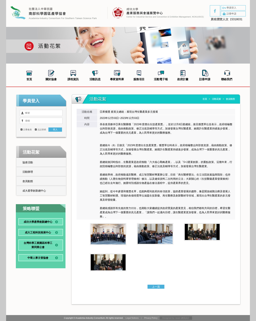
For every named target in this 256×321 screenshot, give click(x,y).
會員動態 (27, 181)
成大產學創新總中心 (34, 190)
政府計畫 (182, 79)
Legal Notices (132, 318)
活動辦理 (27, 171)
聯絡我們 (226, 79)
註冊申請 (231, 13)
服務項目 (139, 79)
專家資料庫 (117, 79)
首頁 (29, 79)
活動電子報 (161, 79)
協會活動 (27, 162)
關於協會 (51, 79)
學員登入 (231, 7)
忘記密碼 (42, 129)
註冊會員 (27, 129)
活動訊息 (95, 79)
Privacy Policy (150, 318)
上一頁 (156, 286)
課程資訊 (73, 79)
